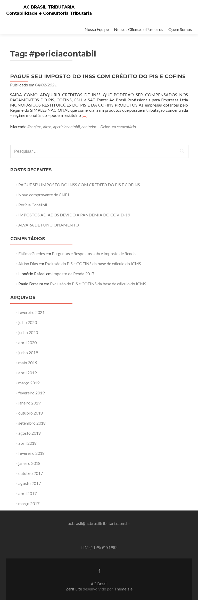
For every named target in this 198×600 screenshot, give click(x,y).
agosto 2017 (29, 483)
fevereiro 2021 (31, 312)
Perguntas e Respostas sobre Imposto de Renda (94, 253)
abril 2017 (27, 493)
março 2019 (28, 382)
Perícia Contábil (32, 204)
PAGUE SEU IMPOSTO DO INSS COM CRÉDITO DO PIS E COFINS (98, 76)
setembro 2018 (32, 422)
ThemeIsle (123, 588)
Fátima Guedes (31, 253)
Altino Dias (28, 263)
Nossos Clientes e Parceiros (138, 29)
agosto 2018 (29, 433)
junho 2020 (28, 332)
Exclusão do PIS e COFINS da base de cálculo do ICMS (93, 263)
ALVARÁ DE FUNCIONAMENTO (48, 224)
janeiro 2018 (29, 463)
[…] (84, 115)
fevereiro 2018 (31, 453)
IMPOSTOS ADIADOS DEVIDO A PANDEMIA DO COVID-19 (74, 214)
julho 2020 (27, 322)
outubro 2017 (30, 473)
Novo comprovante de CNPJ (43, 194)
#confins (34, 126)
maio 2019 (27, 362)
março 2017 (28, 503)
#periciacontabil (66, 126)
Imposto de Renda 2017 (73, 273)
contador (88, 126)
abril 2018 (27, 443)
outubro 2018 (30, 412)
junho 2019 (28, 352)
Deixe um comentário (118, 126)
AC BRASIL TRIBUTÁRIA (49, 7)
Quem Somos (180, 29)
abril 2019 (27, 372)
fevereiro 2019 (31, 392)
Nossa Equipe (97, 29)
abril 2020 (27, 342)
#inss (47, 126)
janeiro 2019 (29, 402)
